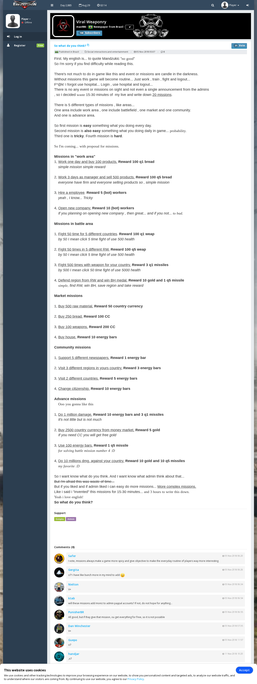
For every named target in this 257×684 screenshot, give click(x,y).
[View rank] (129, 27)
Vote (240, 45)
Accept (244, 670)
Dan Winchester (79, 626)
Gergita (60, 519)
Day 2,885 (66, 5)
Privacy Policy (135, 679)
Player (25, 19)
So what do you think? (70, 46)
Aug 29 (86, 5)
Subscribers (90, 33)
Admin (70, 519)
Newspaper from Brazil (108, 26)
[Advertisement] (151, 533)
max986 (81, 26)
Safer (72, 556)
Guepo (72, 640)
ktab (71, 598)
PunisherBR (76, 612)
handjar (73, 654)
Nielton (73, 584)
